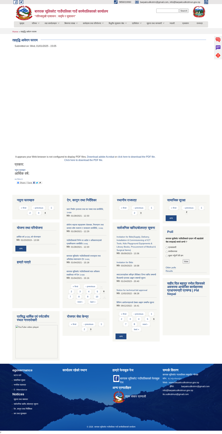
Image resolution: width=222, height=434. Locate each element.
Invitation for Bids (125, 262)
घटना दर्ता (17, 375)
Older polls (171, 267)
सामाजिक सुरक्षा (19, 380)
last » (92, 302)
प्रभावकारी (172, 247)
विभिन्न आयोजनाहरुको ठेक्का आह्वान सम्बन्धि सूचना (135, 302)
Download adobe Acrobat (101, 156)
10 (97, 296)
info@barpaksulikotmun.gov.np (178, 390)
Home (15, 31)
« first (23, 208)
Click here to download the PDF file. (83, 160)
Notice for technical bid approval (132, 290)
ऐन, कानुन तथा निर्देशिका (23, 409)
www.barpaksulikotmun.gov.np (184, 382)
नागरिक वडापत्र (20, 385)
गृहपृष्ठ (21, 23)
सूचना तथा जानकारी (154, 23)
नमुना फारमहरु (20, 170)
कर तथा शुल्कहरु (20, 413)
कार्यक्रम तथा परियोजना (92, 23)
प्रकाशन (185, 23)
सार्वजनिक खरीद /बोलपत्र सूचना (26, 404)
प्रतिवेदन (135, 23)
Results (169, 271)
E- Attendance (20, 389)
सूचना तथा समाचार (21, 399)
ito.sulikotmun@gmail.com (176, 394)
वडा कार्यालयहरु (51, 23)
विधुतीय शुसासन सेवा (116, 23)
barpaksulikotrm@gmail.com (195, 386)
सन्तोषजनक (172, 251)
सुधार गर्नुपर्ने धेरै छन (175, 255)
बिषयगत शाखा (69, 23)
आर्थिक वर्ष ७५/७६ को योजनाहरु (28, 237)
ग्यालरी (172, 23)
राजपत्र (200, 23)
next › (80, 302)
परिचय (34, 23)
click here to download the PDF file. (136, 156)
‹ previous (38, 208)
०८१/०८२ (19, 179)
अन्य (21, 248)
